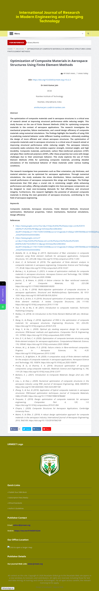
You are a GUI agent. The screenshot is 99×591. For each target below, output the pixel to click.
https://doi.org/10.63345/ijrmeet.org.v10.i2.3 (52, 80)
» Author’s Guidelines (15, 508)
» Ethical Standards (14, 503)
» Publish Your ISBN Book (17, 492)
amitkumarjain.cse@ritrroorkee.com (49, 107)
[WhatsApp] (3, 307)
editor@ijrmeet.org (21, 525)
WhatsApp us (7, 588)
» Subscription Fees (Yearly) (17, 497)
